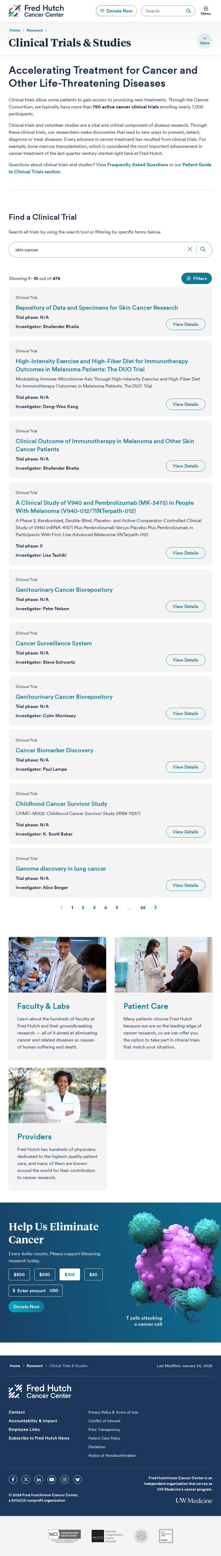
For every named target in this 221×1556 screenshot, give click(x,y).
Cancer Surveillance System (54, 643)
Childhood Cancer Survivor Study (61, 803)
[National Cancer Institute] (64, 1536)
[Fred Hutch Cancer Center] (40, 1391)
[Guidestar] (166, 1536)
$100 (70, 1274)
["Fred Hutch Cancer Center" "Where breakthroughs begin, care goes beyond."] (36, 11)
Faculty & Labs (43, 1006)
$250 (44, 1274)
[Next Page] (155, 907)
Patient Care (145, 1006)
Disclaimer (97, 1447)
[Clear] (189, 249)
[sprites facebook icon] (13, 1479)
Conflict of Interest (104, 1421)
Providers (34, 1136)
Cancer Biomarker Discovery (54, 750)
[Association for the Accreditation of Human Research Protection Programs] (141, 1536)
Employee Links (24, 1429)
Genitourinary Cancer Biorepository (64, 589)
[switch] (204, 41)
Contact (17, 1412)
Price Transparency (104, 1429)
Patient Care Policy (104, 1438)
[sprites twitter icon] (26, 1479)
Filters (200, 278)
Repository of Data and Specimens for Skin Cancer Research (97, 307)
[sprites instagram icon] (64, 1479)
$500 (19, 1274)
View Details (185, 324)
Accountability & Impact (33, 1420)
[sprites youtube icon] (51, 1479)
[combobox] (110, 250)
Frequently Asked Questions (137, 164)
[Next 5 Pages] (129, 907)
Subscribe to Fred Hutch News (39, 1438)
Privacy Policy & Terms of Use (113, 1412)
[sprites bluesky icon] (77, 1479)
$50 (93, 1274)
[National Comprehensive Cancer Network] (107, 1536)
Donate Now (26, 1306)
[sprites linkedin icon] (38, 1479)
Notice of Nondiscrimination (112, 1455)
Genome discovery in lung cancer (61, 868)
